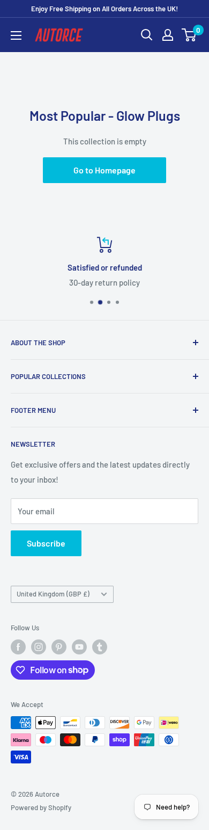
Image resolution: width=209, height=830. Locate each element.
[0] (189, 34)
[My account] (167, 35)
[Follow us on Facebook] (18, 646)
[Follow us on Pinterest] (58, 646)
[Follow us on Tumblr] (99, 646)
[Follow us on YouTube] (79, 646)
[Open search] (147, 35)
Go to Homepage (104, 170)
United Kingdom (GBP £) (53, 593)
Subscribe (46, 543)
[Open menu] (16, 35)
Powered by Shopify (41, 807)
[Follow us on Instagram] (38, 646)
